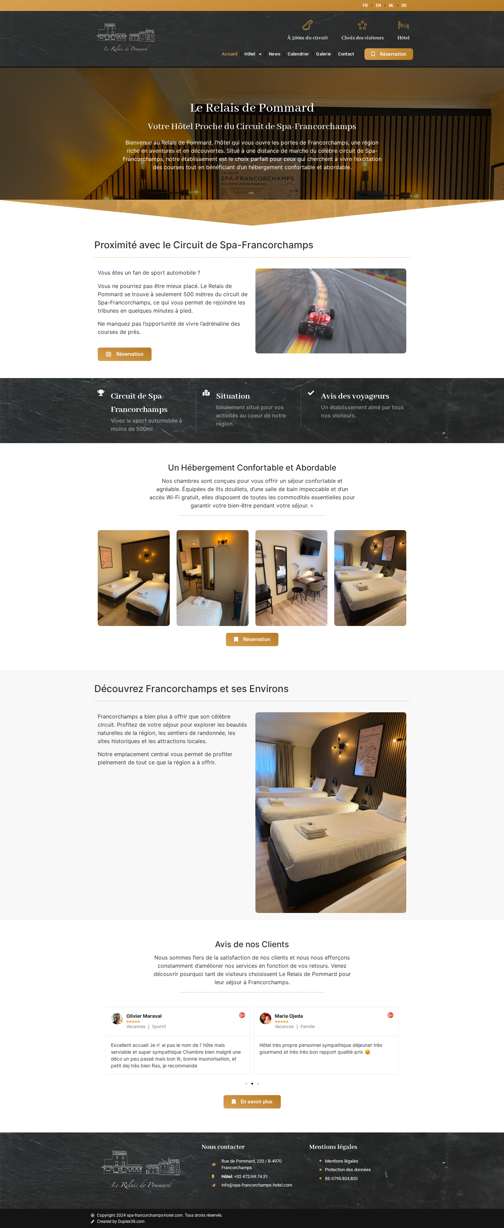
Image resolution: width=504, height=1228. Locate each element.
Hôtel (249, 54)
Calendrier (298, 54)
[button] (246, 1084)
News (274, 54)
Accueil (229, 54)
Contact (346, 54)
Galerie (323, 54)
